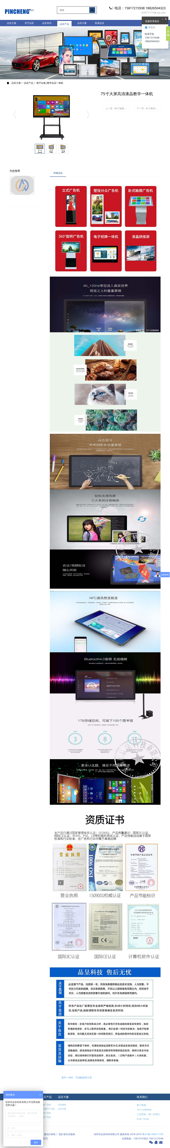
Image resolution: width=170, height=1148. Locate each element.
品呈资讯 (46, 23)
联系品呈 (99, 23)
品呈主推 (11, 23)
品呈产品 (64, 23)
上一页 (117, 108)
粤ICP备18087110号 (152, 1134)
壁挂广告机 (46, 1117)
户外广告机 (46, 1104)
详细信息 (58, 172)
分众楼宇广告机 (48, 1108)
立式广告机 (46, 1113)
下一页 (149, 108)
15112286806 (144, 1109)
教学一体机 (67, 1077)
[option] (51, 116)
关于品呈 (29, 23)
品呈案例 (62, 1104)
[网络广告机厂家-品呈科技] (19, 9)
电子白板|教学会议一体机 (49, 82)
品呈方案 (82, 23)
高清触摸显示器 (84, 1077)
